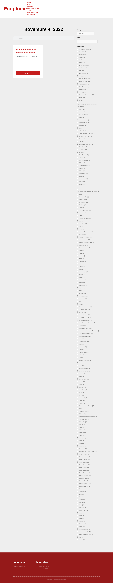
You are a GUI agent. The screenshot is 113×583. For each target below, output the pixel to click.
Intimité (82, 282)
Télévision (82, 513)
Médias (81, 363)
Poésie (82, 427)
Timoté (82, 521)
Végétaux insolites (84, 529)
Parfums (82, 403)
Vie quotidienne (85, 532)
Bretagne (82, 125)
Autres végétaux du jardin (86, 95)
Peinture (82, 414)
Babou (82, 97)
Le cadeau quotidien (85, 317)
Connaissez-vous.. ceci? (86, 144)
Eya (81, 226)
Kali (81, 301)
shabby (81, 494)
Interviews (82, 280)
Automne (82, 92)
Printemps (82, 443)
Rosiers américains (84, 478)
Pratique (82, 438)
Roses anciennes (84, 457)
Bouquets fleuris (84, 122)
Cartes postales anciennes (86, 133)
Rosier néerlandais (84, 473)
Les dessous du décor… (86, 333)
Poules (82, 435)
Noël (81, 395)
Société (82, 499)
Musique (82, 387)
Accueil (29, 2)
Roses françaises (84, 467)
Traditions (82, 523)
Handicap (82, 253)
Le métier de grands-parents (87, 323)
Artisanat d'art (83, 73)
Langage (82, 312)
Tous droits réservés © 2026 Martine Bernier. (56, 579)
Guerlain (82, 250)
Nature (82, 392)
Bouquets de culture (33, 8)
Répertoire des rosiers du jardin (88, 451)
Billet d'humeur (84, 114)
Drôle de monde (84, 202)
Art (81, 70)
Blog (28, 4)
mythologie (83, 390)
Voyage (82, 540)
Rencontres (83, 448)
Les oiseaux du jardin (85, 336)
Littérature (83, 347)
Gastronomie (83, 245)
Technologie (83, 510)
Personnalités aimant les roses (88, 416)
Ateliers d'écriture (85, 84)
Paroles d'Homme (84, 411)
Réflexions (82, 446)
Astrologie (82, 76)
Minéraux (82, 373)
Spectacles (82, 502)
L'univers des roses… (85, 306)
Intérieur (82, 277)
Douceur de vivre (84, 199)
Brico (81, 128)
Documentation (84, 197)
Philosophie (83, 422)
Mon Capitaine (84, 379)
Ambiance (82, 60)
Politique (82, 430)
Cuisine (82, 168)
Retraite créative (84, 454)
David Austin (83, 173)
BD (81, 100)
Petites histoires (84, 419)
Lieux (81, 339)
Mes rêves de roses (85, 371)
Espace (81, 221)
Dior (81, 194)
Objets (82, 400)
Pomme (82, 432)
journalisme (83, 298)
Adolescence (83, 54)
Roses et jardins (84, 465)
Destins (82, 184)
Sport (81, 505)
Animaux (82, 62)
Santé (81, 489)
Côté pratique (83, 149)
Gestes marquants (84, 248)
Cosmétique (83, 147)
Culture (82, 171)
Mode (81, 376)
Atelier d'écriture (84, 81)
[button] (69, 1)
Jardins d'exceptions (85, 296)
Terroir (82, 515)
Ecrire (81, 207)
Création (82, 163)
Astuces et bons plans (85, 78)
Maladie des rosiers (85, 360)
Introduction (83, 285)
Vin (81, 537)
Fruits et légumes (84, 240)
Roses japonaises (84, 470)
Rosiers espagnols (84, 486)
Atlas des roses (84, 86)
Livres (29, 10)
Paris (81, 408)
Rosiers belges (83, 481)
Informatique (83, 272)
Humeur (82, 264)
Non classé (83, 398)
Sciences (82, 491)
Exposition (83, 223)
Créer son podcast (84, 165)
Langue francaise (84, 315)
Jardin (82, 290)
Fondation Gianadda (85, 237)
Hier (81, 258)
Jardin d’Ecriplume (32, 12)
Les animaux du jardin (85, 328)
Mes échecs (83, 365)
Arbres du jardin (84, 65)
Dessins (82, 181)
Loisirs (81, 355)
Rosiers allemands (85, 475)
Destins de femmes (85, 187)
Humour (82, 266)
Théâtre (82, 518)
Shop (81, 497)
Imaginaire (82, 269)
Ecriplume (15, 8)
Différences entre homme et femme (88, 191)
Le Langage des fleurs (85, 320)
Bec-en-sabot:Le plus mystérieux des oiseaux (87, 105)
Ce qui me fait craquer (85, 136)
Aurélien (82, 89)
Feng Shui (82, 234)
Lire (81, 344)
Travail (82, 526)
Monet (82, 381)
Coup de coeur (84, 155)
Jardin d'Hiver (83, 293)
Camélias (82, 130)
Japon (82, 288)
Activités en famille (85, 49)
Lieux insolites (84, 341)
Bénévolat (82, 109)
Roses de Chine (84, 462)
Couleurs (82, 152)
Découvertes (83, 179)
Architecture (83, 68)
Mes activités (31, 14)
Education (82, 213)
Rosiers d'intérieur (85, 483)
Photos (82, 424)
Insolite (82, 274)
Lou (81, 357)
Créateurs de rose (84, 160)
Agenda (82, 57)
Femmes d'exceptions (86, 231)
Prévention (82, 440)
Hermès (82, 256)
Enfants (82, 215)
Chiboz (82, 139)
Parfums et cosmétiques (86, 406)
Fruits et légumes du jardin (86, 242)
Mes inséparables (84, 368)
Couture (82, 157)
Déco (81, 176)
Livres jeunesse (84, 352)
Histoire (82, 261)
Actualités (83, 52)
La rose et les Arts (84, 309)
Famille (82, 229)
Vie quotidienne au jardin (86, 534)
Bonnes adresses (84, 120)
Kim (81, 304)
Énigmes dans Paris (85, 218)
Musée (82, 384)
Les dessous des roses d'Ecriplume (89, 331)
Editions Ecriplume (85, 210)
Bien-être (82, 112)
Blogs (81, 117)
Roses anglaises (84, 459)
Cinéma (82, 141)
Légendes (82, 325)
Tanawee (82, 507)
